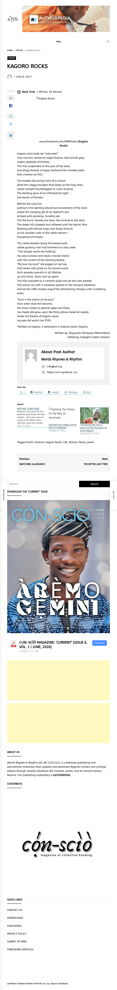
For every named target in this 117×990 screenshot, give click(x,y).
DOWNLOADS (15, 917)
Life (65, 442)
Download (99, 643)
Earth (30, 442)
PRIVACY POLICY (17, 933)
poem (90, 442)
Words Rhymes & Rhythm (61, 359)
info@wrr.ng (54, 366)
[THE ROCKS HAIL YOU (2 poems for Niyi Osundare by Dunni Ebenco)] (94, 415)
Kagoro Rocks (54, 442)
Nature (73, 442)
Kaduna (39, 442)
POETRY (12, 58)
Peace (82, 442)
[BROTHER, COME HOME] (33, 417)
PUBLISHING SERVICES (20, 949)
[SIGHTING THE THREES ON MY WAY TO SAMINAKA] (63, 415)
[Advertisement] (58, 680)
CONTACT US (14, 910)
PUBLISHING (14, 925)
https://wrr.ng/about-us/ (62, 372)
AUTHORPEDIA (61, 775)
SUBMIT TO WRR (16, 941)
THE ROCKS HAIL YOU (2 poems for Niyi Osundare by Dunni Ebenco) (93, 428)
